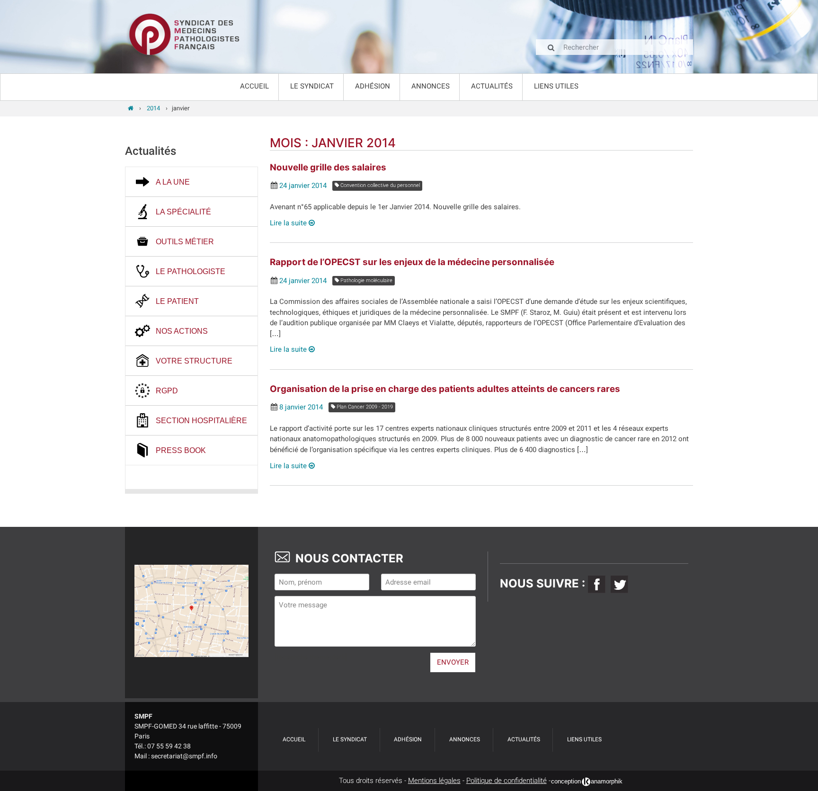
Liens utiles (556, 86)
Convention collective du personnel (379, 185)
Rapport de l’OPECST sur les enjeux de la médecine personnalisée (412, 262)
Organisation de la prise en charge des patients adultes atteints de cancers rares (445, 388)
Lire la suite (289, 223)
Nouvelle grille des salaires (328, 167)
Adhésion (372, 86)
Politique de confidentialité (506, 780)
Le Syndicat (312, 86)
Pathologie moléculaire (365, 280)
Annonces (430, 86)
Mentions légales (434, 780)
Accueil (254, 86)
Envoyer (453, 662)
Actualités (492, 86)
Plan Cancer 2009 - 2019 (364, 407)
